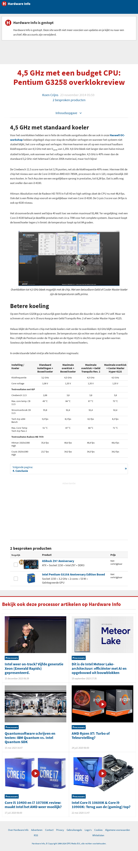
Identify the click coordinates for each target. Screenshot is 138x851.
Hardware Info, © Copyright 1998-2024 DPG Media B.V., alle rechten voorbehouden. (69, 843)
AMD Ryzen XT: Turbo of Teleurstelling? (91, 735)
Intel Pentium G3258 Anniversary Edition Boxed (73, 574)
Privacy (60, 829)
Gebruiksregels (74, 829)
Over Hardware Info (18, 829)
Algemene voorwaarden (117, 829)
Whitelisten (98, 835)
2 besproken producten (69, 100)
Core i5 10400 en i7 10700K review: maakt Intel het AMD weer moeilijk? (33, 804)
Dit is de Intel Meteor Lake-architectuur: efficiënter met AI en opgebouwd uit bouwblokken (99, 668)
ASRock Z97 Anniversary (58, 561)
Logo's (88, 829)
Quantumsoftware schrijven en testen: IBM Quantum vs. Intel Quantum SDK (30, 737)
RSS (36, 835)
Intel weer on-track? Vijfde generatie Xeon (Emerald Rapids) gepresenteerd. (34, 668)
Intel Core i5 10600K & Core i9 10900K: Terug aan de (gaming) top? (101, 804)
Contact (49, 829)
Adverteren (36, 829)
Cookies (98, 829)
